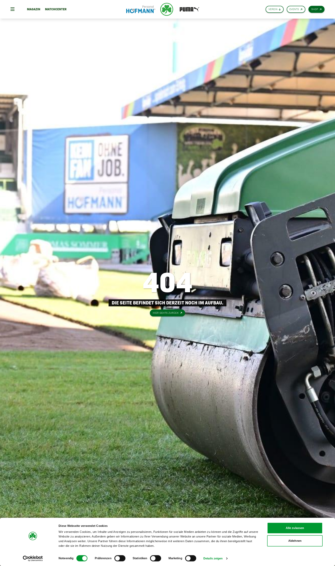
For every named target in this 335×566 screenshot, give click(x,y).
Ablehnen (294, 540)
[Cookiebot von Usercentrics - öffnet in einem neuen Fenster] (33, 558)
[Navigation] (12, 9)
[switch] (119, 558)
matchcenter (55, 9)
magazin (33, 9)
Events (294, 9)
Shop (314, 9)
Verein (273, 9)
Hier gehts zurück (166, 312)
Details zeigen (213, 558)
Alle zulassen (295, 528)
